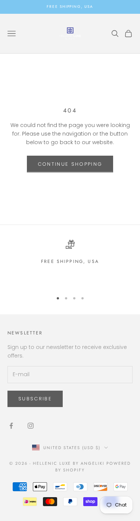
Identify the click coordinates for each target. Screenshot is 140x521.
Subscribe (35, 398)
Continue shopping (70, 164)
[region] (70, 263)
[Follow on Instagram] (30, 425)
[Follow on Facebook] (11, 425)
